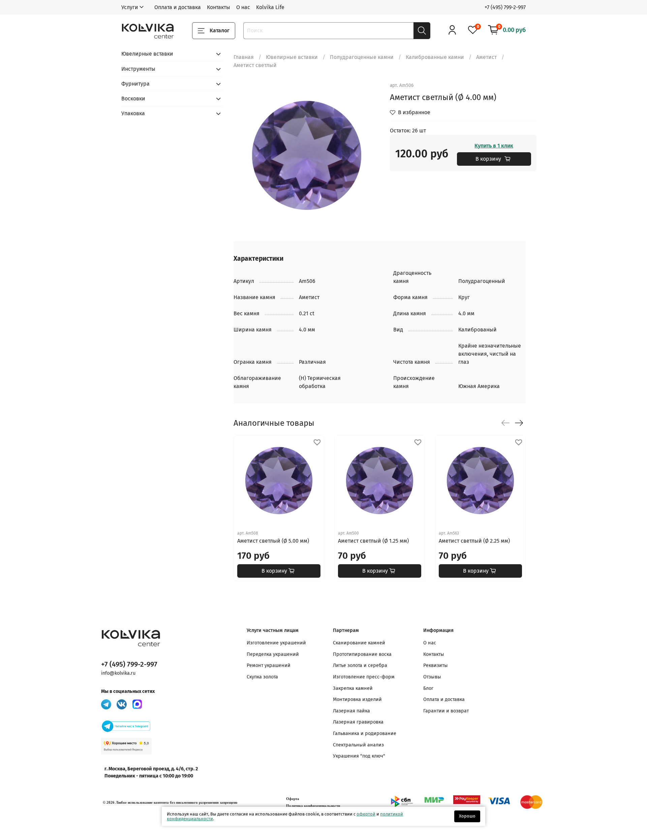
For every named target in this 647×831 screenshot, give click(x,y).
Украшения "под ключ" (359, 756)
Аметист (486, 57)
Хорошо (467, 816)
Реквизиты (435, 665)
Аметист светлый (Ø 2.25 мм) (474, 541)
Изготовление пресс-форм (364, 677)
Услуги (129, 7)
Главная (244, 57)
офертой (366, 814)
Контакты (218, 7)
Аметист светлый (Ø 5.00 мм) (273, 541)
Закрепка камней (353, 688)
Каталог (219, 30)
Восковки (133, 98)
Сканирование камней (359, 643)
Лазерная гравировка (358, 722)
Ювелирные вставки (292, 57)
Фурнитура (135, 84)
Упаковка (133, 113)
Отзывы (432, 677)
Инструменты (138, 69)
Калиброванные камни (435, 57)
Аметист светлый (255, 65)
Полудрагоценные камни (362, 57)
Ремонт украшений (268, 665)
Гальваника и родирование (364, 733)
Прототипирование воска (362, 654)
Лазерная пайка (351, 711)
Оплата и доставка (177, 7)
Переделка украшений (273, 654)
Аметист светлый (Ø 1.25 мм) (373, 541)
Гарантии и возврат (446, 711)
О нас (243, 7)
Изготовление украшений (276, 643)
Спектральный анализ (358, 745)
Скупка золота (262, 677)
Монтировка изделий (357, 699)
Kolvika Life (270, 7)
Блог (428, 688)
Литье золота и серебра (360, 665)
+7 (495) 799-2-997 (505, 7)
